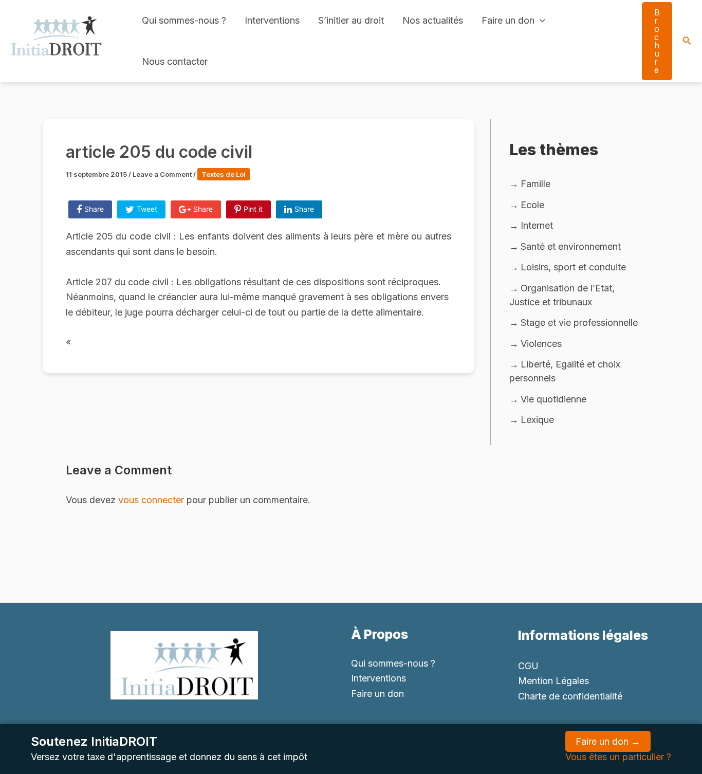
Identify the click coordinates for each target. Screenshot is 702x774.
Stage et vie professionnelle (579, 322)
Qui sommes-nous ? (184, 20)
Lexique (537, 419)
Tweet (147, 209)
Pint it (253, 209)
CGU (528, 665)
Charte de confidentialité (570, 696)
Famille (535, 183)
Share (94, 209)
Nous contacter (175, 61)
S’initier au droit (351, 20)
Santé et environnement (571, 246)
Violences (541, 343)
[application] (539, 20)
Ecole (532, 204)
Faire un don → (608, 741)
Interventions (272, 20)
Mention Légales (553, 680)
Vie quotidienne (553, 399)
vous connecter (151, 499)
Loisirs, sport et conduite (573, 267)
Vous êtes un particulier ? (618, 756)
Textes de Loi (223, 174)
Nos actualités (432, 20)
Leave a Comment (162, 174)
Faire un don (508, 20)
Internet (537, 225)
